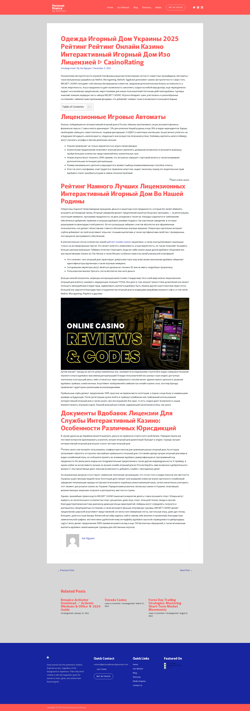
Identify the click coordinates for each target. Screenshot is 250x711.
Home (110, 7)
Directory (146, 7)
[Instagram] (198, 7)
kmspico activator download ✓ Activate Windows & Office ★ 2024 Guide (80, 604)
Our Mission (123, 7)
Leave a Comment (112, 603)
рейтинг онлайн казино (119, 241)
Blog (135, 7)
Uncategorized (68, 68)
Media (158, 7)
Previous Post (65, 570)
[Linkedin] (202, 7)
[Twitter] (194, 7)
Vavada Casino (116, 599)
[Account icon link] (189, 7)
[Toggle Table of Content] (88, 107)
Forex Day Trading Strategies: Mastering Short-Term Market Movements (165, 604)
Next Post (186, 570)
